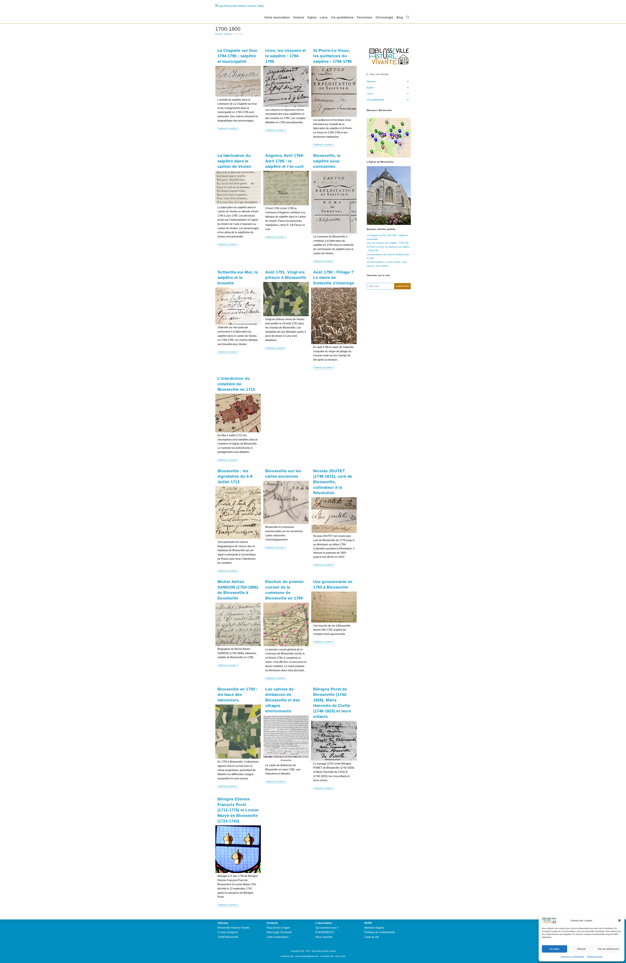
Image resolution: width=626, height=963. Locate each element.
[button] (619, 920)
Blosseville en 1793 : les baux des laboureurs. (237, 694)
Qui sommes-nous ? (327, 927)
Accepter (554, 949)
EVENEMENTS (324, 932)
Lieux (370, 93)
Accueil (218, 34)
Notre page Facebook (279, 932)
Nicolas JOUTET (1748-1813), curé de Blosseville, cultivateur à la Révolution (332, 482)
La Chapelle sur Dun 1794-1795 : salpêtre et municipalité (237, 56)
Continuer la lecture (227, 128)
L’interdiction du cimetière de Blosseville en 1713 (236, 384)
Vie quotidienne (375, 99)
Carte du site (371, 937)
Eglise (370, 87)
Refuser (581, 949)
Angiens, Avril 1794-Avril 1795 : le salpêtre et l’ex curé (284, 161)
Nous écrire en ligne (278, 927)
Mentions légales (595, 956)
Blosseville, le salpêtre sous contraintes (327, 161)
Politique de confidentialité (572, 956)
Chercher (402, 286)
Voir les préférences (608, 949)
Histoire (227, 34)
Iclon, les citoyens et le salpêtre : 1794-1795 (285, 56)
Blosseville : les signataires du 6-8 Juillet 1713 (235, 476)
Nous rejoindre (324, 937)
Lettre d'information (278, 937)
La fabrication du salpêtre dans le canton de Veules (234, 161)
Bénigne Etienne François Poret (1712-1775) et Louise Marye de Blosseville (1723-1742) (238, 810)
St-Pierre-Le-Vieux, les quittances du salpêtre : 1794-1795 (332, 56)
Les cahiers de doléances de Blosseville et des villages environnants (282, 700)
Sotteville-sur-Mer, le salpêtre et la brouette (237, 277)
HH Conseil (340, 956)
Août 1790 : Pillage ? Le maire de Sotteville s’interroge (333, 277)
